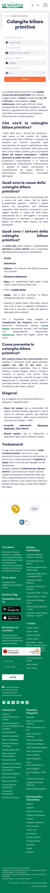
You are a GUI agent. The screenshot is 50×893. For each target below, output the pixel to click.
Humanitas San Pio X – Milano (35, 562)
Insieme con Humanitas (11, 763)
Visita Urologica (32, 769)
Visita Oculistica (32, 755)
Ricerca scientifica (9, 781)
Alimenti (29, 804)
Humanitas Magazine (11, 773)
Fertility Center (32, 639)
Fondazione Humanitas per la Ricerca (11, 768)
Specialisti (30, 845)
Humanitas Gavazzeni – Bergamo (36, 587)
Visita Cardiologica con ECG (35, 728)
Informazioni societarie (39, 883)
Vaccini (29, 848)
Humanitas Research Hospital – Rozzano (34, 555)
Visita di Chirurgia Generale (33, 735)
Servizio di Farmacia (10, 797)
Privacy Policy (14, 883)
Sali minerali (31, 833)
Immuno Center (32, 654)
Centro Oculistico (33, 635)
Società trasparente (10, 736)
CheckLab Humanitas (35, 779)
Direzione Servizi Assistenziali (9, 786)
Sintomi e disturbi (33, 837)
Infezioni (29, 819)
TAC (18, 428)
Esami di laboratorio (34, 811)
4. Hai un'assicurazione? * (12, 68)
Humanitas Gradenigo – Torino (36, 601)
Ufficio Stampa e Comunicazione (9, 754)
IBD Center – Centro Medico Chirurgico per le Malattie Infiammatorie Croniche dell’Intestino (36, 646)
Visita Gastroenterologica (36, 747)
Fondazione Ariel (9, 760)
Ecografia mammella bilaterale (34, 783)
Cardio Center (32, 631)
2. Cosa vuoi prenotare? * (12, 48)
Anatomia (30, 808)
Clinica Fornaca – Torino (36, 596)
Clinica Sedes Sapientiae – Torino (36, 607)
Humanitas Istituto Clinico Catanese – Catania (36, 614)
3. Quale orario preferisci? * (13, 58)
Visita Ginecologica (34, 751)
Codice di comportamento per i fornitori (11, 717)
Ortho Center (31, 668)
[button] (45, 5)
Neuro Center (32, 664)
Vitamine (29, 852)
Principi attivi (31, 830)
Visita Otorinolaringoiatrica (34, 763)
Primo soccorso (32, 826)
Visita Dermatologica (34, 740)
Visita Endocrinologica (35, 744)
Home (6, 16)
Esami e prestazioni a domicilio (35, 722)
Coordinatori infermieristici (7, 792)
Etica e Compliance (10, 740)
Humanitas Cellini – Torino (37, 593)
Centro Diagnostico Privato (34, 659)
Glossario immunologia (35, 815)
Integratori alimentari (35, 822)
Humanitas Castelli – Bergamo (34, 581)
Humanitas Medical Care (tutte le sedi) (36, 568)
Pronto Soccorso (9, 777)
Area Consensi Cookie (39, 886)
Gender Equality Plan (10, 750)
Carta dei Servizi (9, 732)
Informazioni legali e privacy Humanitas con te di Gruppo (12, 726)
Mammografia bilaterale (36, 789)
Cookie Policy (25, 883)
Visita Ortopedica (33, 758)
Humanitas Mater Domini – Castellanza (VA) (36, 575)
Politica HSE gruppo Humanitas (10, 744)
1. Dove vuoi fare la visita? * (13, 38)
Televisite (30, 717)
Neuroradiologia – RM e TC (36, 773)
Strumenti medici (33, 841)
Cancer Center (32, 628)
